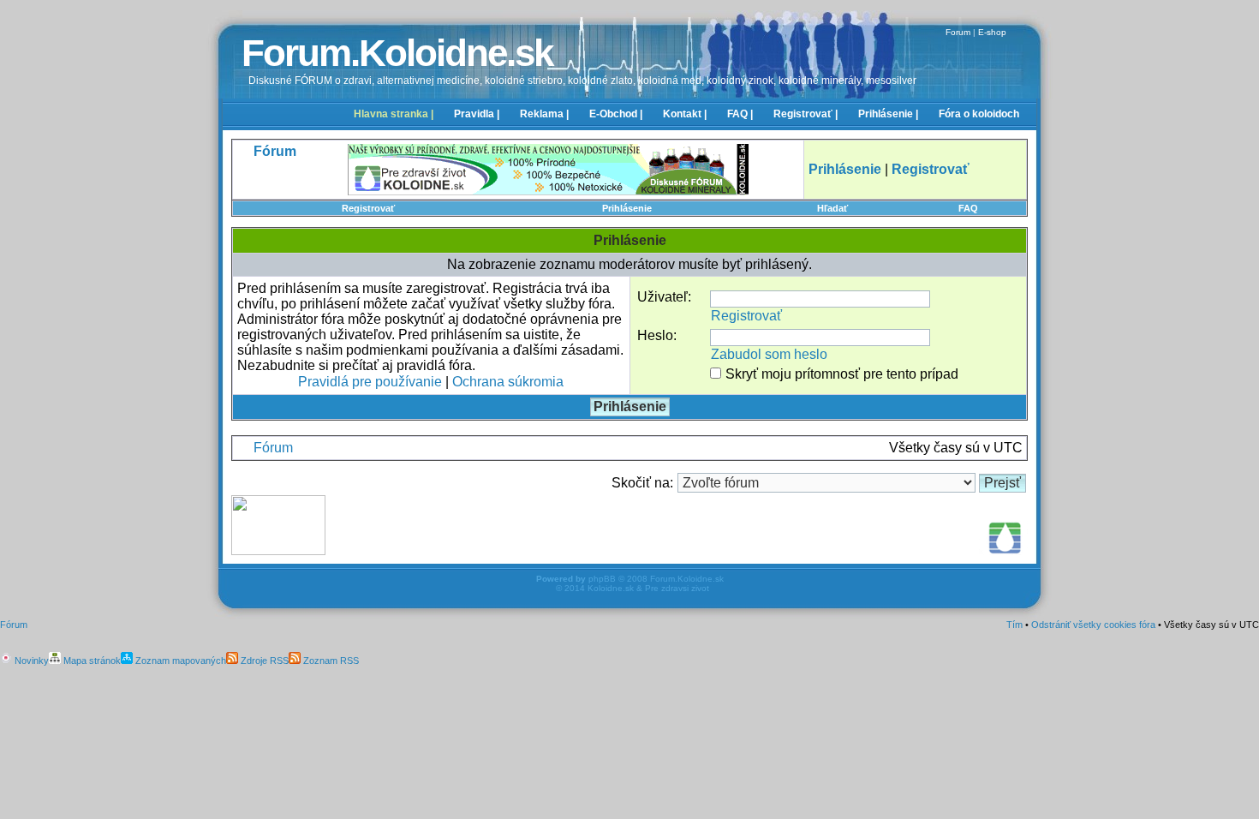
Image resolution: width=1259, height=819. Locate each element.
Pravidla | (476, 114)
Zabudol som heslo (769, 354)
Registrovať (368, 208)
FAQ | (740, 114)
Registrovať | (805, 114)
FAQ (968, 208)
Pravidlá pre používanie (370, 381)
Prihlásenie (627, 208)
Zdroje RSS (263, 660)
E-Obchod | (615, 114)
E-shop (992, 32)
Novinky (30, 660)
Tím (1014, 624)
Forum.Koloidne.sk (397, 53)
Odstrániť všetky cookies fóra (1093, 624)
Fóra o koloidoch (979, 114)
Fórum (273, 447)
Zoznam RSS (330, 660)
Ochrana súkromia (508, 381)
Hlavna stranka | (393, 114)
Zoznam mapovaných (179, 660)
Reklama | (544, 114)
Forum (958, 32)
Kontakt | (685, 114)
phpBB (602, 578)
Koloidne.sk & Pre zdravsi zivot (648, 588)
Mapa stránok (91, 660)
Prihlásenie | (888, 114)
